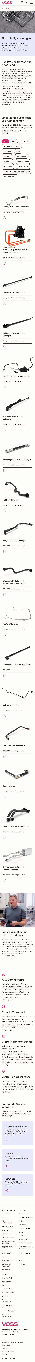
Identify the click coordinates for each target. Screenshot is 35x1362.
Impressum (5, 1348)
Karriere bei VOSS (7, 1278)
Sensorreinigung (10, 176)
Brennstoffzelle (23, 161)
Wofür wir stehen (7, 1289)
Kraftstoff (8, 161)
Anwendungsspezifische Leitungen (17, 171)
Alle (5, 141)
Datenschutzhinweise (8, 1351)
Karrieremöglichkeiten (8, 1292)
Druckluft (7, 156)
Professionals (5, 1296)
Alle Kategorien (23, 1214)
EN (26, 2)
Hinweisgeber (5, 1354)
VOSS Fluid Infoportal (7, 1345)
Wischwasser (21, 156)
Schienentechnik (6, 1234)
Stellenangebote (6, 1281)
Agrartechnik (5, 1230)
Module (21, 1221)
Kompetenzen (6, 1260)
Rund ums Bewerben (8, 1311)
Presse (21, 1260)
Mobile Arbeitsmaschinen (7, 1222)
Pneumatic (25, 141)
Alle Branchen (6, 1214)
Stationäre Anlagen (7, 1226)
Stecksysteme (23, 1224)
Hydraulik (7, 151)
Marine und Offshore (8, 1237)
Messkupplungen (24, 1239)
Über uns (4, 1257)
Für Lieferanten (6, 1269)
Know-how (22, 1264)
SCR (18, 151)
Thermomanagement (12, 146)
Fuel (13, 141)
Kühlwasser (8, 166)
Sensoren (22, 1235)
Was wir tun (5, 1285)
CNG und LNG (23, 166)
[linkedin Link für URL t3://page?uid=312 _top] (6, 1358)
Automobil (5, 1217)
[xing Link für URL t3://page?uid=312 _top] (2, 1358)
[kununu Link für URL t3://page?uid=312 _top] (10, 1359)
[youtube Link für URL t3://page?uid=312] (14, 1359)
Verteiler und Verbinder (25, 1243)
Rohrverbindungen (24, 1228)
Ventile (21, 1232)
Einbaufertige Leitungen (26, 1217)
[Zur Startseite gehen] (7, 2)
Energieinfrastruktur (7, 1247)
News (20, 1257)
